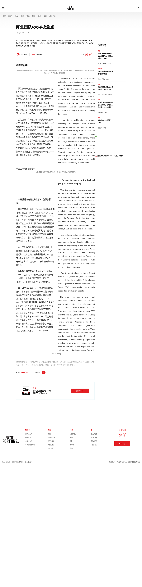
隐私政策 (94, 441)
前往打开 (79, 391)
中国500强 (28, 438)
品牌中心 (52, 16)
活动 (16, 16)
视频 (71, 448)
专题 (45, 16)
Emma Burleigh (102, 63)
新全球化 (51, 445)
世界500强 (28, 434)
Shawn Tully (101, 79)
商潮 (39, 16)
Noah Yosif (101, 112)
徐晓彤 (100, 128)
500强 (10, 16)
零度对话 (51, 441)
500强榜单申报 (30, 445)
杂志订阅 (94, 434)
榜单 (22, 16)
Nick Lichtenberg (102, 94)
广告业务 (94, 445)
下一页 (59, 354)
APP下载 (122, 444)
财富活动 (73, 434)
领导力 (100, 69)
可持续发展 (51, 438)
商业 (28, 16)
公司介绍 (94, 438)
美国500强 (28, 441)
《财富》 (18, 33)
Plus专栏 (50, 448)
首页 (4, 16)
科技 (33, 16)
